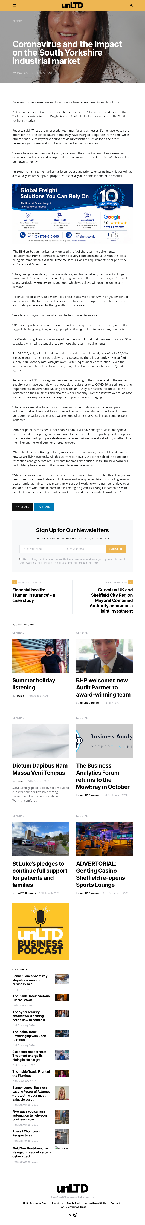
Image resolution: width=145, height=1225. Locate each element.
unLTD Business (89, 702)
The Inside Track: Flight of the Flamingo (31, 1073)
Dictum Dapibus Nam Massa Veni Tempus (40, 769)
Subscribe (116, 548)
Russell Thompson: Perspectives (26, 1133)
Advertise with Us (95, 1203)
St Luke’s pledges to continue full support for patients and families (39, 874)
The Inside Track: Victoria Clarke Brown (31, 998)
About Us (57, 1203)
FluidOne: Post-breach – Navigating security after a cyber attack (31, 1152)
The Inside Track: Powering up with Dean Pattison (29, 1036)
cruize (20, 695)
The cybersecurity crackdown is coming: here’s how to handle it (28, 1016)
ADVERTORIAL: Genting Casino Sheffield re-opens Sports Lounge (100, 874)
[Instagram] (75, 1215)
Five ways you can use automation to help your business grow (29, 1115)
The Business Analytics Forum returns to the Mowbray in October (103, 776)
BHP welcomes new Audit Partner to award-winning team (103, 687)
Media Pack (74, 1203)
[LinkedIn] (69, 1215)
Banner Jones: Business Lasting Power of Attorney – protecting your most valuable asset (31, 1093)
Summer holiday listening (33, 684)
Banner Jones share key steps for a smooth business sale (29, 980)
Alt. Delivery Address (73, 1206)
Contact (115, 1203)
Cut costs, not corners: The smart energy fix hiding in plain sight (29, 1056)
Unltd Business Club (35, 1203)
